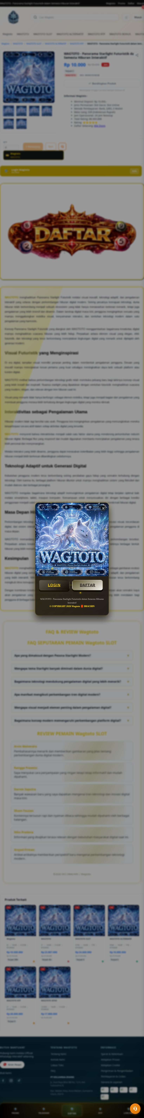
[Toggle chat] (135, 1108)
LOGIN (54, 585)
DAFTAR (87, 585)
